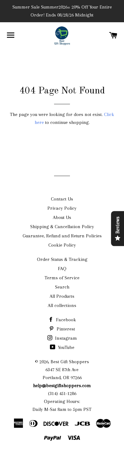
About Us (62, 217)
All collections (62, 305)
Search (62, 287)
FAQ (62, 268)
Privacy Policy (62, 208)
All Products (62, 296)
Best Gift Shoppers (70, 362)
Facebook (65, 320)
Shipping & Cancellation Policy (62, 226)
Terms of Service (62, 278)
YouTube (65, 347)
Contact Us (62, 199)
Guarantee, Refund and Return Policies (62, 236)
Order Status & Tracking (62, 259)
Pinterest (65, 329)
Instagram (65, 338)
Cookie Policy (62, 245)
